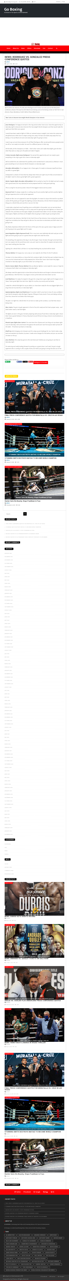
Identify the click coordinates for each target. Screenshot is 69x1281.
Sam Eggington (26, 1264)
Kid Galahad (50, 1255)
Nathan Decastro (38, 1261)
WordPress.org (9, 874)
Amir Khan (53, 1235)
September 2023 (9, 647)
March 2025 (8, 587)
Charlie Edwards (45, 1241)
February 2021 (8, 747)
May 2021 (7, 737)
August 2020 (8, 767)
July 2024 (7, 613)
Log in (6, 864)
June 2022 (7, 694)
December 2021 (8, 714)
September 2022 (9, 684)
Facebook (44, 1276)
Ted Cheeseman (28, 1267)
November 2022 (9, 677)
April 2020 (7, 781)
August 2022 (8, 687)
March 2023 (8, 663)
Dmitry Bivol (24, 1250)
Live (6, 847)
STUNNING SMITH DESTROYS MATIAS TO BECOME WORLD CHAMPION (30, 458)
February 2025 (8, 590)
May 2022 (7, 697)
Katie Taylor (26, 1255)
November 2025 (9, 560)
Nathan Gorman (53, 1261)
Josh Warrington (12, 1255)
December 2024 (9, 597)
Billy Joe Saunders (12, 1241)
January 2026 (8, 553)
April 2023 (7, 660)
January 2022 (8, 710)
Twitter (53, 1276)
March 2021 (8, 744)
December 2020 (9, 754)
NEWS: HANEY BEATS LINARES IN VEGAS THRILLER (25, 1043)
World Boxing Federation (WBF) (16, 1270)
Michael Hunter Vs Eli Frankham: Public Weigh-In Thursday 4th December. (27, 537)
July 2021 (7, 730)
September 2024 (9, 607)
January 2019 (8, 831)
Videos (6, 854)
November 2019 (9, 797)
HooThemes (13, 1279)
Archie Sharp (58, 1238)
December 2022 (9, 674)
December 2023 (9, 637)
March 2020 (8, 784)
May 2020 (7, 777)
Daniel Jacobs (24, 1247)
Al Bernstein (10, 1235)
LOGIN (63, 1)
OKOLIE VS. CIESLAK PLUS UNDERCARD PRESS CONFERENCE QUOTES (33, 1001)
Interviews (8, 844)
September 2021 (9, 724)
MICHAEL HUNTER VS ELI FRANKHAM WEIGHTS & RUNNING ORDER (22, 533)
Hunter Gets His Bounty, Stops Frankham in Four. (23, 501)
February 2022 (8, 707)
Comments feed (9, 870)
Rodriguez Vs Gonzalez (40, 362)
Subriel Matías (41, 1264)
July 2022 (7, 690)
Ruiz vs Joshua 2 (11, 1264)
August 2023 (8, 650)
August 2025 (8, 570)
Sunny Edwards (55, 1264)
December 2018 (9, 834)
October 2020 (8, 761)
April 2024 (7, 623)
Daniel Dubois (10, 1247)
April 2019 (7, 821)
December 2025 (9, 556)
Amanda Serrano (40, 1235)
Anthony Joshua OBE (28, 1238)
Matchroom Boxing (24, 1258)
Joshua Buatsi (50, 1253)
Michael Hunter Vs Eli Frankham (17, 1261)
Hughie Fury (51, 1250)
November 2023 (9, 640)
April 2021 (7, 740)
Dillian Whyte (10, 1250)
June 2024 (7, 617)
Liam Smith (9, 1258)
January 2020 (8, 791)
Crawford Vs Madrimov (29, 1244)
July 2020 (7, 771)
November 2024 (9, 600)
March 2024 (8, 627)
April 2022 (7, 700)
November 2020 (9, 757)
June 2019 (7, 814)
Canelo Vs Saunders (29, 1241)
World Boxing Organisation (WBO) (43, 1270)
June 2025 (7, 576)
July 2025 (7, 573)
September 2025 (9, 566)
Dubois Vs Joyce (37, 1250)
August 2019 (8, 807)
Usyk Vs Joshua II (42, 1267)
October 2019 (8, 801)
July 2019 (7, 811)
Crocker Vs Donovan (48, 1244)
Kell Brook (38, 1255)
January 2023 (8, 670)
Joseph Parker (36, 1253)
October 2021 (8, 720)
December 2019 (9, 794)
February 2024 (9, 630)
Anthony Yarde (44, 1238)
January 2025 (8, 593)
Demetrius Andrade (39, 1247)
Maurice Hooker (40, 1258)
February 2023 (8, 667)
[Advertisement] (34, 30)
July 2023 (7, 653)
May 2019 (7, 817)
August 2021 (8, 727)
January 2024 (8, 633)
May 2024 (7, 620)
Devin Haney (54, 1247)
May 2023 (7, 657)
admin (8, 61)
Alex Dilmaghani (24, 1235)
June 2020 (7, 774)
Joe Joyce (25, 1253)
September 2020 (9, 764)
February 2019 (8, 827)
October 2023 (8, 643)
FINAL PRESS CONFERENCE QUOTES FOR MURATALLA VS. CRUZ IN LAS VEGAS (34, 415)
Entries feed (8, 867)
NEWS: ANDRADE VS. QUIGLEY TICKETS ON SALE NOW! (27, 959)
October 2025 (8, 563)
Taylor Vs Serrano (12, 1267)
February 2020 (9, 787)
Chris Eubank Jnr (11, 1244)
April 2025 (7, 583)
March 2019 (8, 824)
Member (58, 1)
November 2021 (9, 717)
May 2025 (7, 580)
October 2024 (8, 603)
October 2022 (8, 680)
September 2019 (9, 804)
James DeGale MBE (12, 1253)
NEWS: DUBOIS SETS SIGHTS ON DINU (20, 916)
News (6, 851)
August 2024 (8, 610)
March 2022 (8, 704)
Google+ (61, 1276)
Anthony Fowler (11, 1238)
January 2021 (8, 751)
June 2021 (7, 734)
